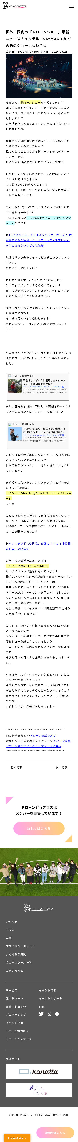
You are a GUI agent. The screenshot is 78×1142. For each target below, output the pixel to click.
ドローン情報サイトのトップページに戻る (33, 746)
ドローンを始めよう (43, 735)
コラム (10, 930)
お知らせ (12, 922)
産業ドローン (14, 998)
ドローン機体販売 (17, 1031)
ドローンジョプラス (19, 1039)
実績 (9, 938)
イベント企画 (14, 1023)
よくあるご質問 (16, 954)
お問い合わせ (14, 970)
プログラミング (16, 1015)
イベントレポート (50, 998)
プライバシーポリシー (20, 946)
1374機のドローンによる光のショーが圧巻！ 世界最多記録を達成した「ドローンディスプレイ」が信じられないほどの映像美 (39, 240)
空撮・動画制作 (16, 1006)
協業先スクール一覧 (19, 962)
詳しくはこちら (39, 828)
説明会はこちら (55, 1133)
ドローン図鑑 (61, 741)
